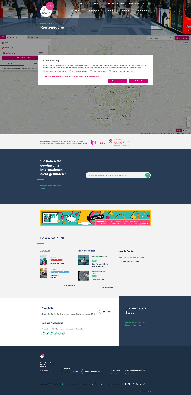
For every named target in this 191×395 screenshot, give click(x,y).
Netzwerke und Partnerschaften (79, 384)
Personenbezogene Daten (112, 384)
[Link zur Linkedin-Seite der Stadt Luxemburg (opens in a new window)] (59, 333)
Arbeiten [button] (126, 10)
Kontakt (131, 3)
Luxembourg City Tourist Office (50, 384)
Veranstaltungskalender (136, 370)
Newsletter (139, 3)
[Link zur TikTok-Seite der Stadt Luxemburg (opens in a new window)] (63, 333)
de (87, 3)
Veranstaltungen (109, 3)
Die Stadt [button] (75, 10)
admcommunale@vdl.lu (71, 372)
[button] (149, 3)
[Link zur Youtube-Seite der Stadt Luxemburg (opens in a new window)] (55, 333)
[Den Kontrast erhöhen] (81, 3)
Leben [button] (110, 10)
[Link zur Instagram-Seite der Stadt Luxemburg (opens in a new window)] (51, 333)
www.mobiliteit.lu (82, 143)
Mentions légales (99, 384)
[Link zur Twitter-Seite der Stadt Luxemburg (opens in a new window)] (47, 333)
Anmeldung (107, 311)
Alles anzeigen (70, 285)
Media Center (121, 3)
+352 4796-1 (67, 369)
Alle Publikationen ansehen (130, 261)
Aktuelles (97, 3)
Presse (67, 384)
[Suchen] (147, 175)
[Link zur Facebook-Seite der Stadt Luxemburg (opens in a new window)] (43, 333)
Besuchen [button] (143, 10)
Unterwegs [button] (94, 10)
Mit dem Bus (54, 24)
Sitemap (91, 384)
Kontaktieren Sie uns (92, 371)
